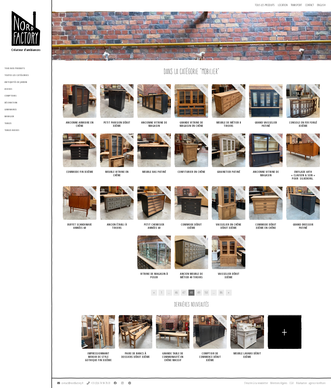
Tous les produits (265, 5)
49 (198, 292)
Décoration (10, 102)
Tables (8, 123)
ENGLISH (321, 5)
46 (176, 292)
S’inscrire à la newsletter (256, 383)
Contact (309, 5)
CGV (291, 383)
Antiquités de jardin (15, 82)
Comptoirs (10, 95)
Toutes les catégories (16, 75)
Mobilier (9, 116)
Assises (8, 88)
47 (183, 292)
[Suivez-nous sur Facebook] (116, 383)
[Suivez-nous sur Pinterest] (130, 383)
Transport (296, 5)
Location (283, 5)
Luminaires (10, 109)
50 (206, 292)
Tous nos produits (14, 68)
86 (221, 292)
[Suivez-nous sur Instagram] (123, 383)
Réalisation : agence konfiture (310, 383)
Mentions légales (278, 383)
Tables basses (11, 130)
